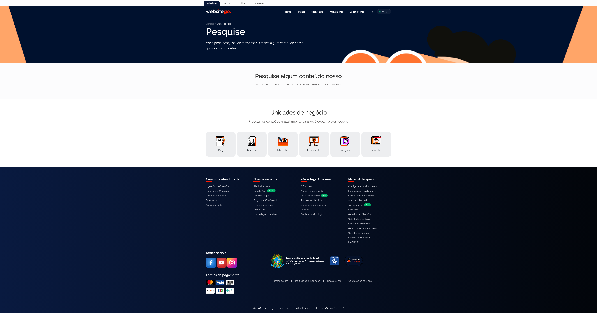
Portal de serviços (313, 195)
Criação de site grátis (359, 237)
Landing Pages (261, 195)
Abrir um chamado (358, 200)
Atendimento (336, 12)
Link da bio (259, 209)
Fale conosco (213, 200)
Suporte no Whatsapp (217, 191)
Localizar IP (354, 209)
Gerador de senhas (358, 233)
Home (288, 12)
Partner (305, 209)
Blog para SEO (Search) (265, 200)
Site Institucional (262, 186)
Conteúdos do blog (311, 214)
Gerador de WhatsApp (360, 214)
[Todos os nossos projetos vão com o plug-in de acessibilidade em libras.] (334, 260)
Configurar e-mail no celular (363, 186)
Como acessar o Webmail (362, 195)
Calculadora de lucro (359, 219)
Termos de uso (280, 281)
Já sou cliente (357, 12)
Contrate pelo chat (216, 195)
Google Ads (263, 191)
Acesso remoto (214, 205)
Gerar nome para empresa (362, 228)
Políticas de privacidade (307, 281)
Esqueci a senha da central (362, 191)
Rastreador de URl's (311, 200)
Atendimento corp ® (312, 191)
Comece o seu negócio (313, 205)
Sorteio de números (359, 223)
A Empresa (306, 186)
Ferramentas (316, 12)
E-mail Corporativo (263, 205)
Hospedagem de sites (265, 214)
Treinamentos (358, 205)
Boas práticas (334, 281)
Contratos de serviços (360, 281)
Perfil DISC (354, 242)
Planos (301, 12)
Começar (210, 24)
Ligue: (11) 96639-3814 (217, 186)
